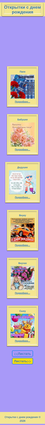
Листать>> (22, 361)
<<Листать (22, 353)
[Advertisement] (22, 40)
